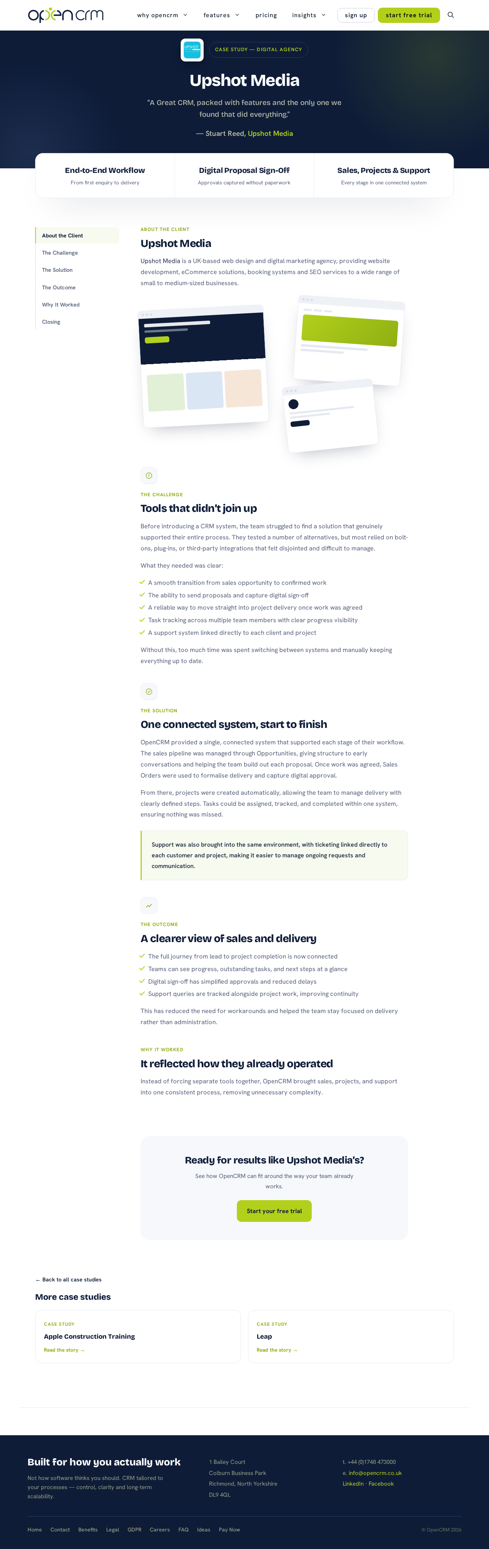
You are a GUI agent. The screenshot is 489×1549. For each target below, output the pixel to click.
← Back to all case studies (68, 1279)
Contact (60, 1529)
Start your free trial (274, 1211)
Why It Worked (60, 304)
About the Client (62, 235)
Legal (112, 1529)
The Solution (57, 269)
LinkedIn (353, 1484)
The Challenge (60, 252)
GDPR (134, 1529)
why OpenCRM (157, 15)
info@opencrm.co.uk (375, 1473)
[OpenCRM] (66, 15)
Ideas (203, 1529)
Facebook (381, 1484)
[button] (450, 15)
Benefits (88, 1529)
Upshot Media (160, 261)
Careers (160, 1529)
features (217, 15)
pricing (266, 15)
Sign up (356, 15)
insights (304, 15)
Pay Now (229, 1529)
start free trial (409, 15)
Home (35, 1529)
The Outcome (59, 287)
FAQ (183, 1529)
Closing (51, 321)
